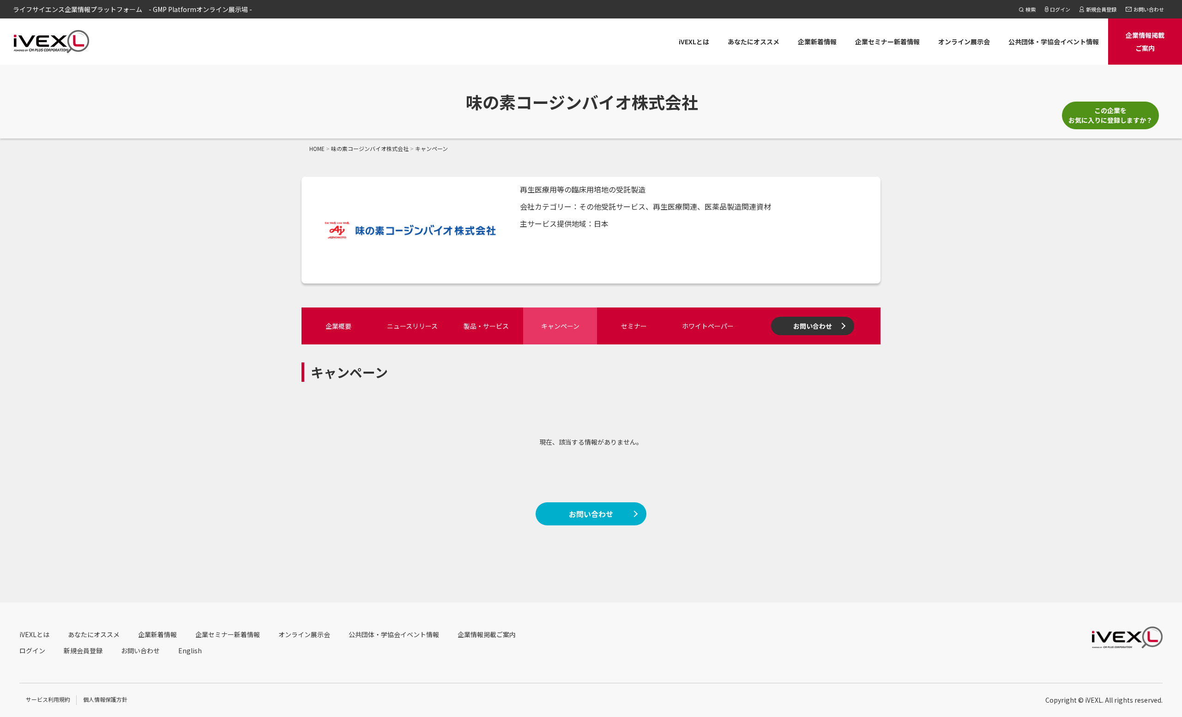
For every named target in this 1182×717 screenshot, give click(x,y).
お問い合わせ (812, 326)
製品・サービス (486, 326)
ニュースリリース (412, 326)
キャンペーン (560, 326)
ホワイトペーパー (708, 326)
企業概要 (338, 326)
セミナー (634, 326)
